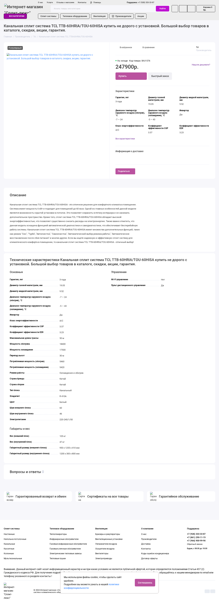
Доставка (146, 544)
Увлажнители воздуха (106, 544)
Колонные (9, 553)
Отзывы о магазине (65, 2)
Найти (162, 8)
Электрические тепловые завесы (66, 553)
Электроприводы (103, 558)
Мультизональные (13, 558)
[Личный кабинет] (175, 8)
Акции (140, 16)
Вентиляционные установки (109, 539)
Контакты (82, 2)
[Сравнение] (183, 8)
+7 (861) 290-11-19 (196, 537)
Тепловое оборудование (75, 16)
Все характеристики (125, 139)
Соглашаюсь (145, 582)
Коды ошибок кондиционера (155, 553)
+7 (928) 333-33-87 (140, 2)
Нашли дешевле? (201, 64)
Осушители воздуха (104, 549)
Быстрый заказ (160, 76)
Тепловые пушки (58, 558)
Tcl (197, 47)
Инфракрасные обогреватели (64, 539)
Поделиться (124, 171)
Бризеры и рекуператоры (107, 534)
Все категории (16, 16)
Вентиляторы (101, 553)
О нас (40, 2)
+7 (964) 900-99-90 (196, 540)
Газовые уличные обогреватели (65, 549)
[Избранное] (191, 8)
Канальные (9, 544)
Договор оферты (149, 558)
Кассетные (9, 549)
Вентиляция (99, 16)
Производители (123, 16)
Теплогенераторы (58, 534)
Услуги (50, 2)
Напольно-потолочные (15, 539)
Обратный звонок (195, 544)
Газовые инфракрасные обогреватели (68, 544)
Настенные (9, 534)
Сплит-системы (48, 16)
